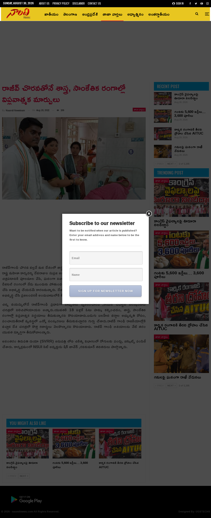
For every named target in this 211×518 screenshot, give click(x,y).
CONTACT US (94, 3)
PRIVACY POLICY (61, 3)
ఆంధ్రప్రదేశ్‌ (90, 14)
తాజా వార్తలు (112, 14)
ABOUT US (44, 3)
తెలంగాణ (70, 14)
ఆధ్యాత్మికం (135, 14)
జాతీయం (51, 14)
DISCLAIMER (79, 3)
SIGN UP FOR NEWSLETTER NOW (105, 291)
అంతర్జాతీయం (158, 14)
